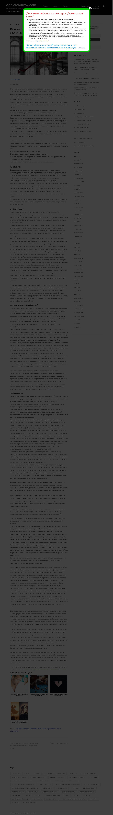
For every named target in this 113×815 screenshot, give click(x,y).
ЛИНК (81, 47)
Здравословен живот (42, 41)
